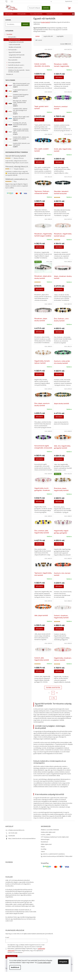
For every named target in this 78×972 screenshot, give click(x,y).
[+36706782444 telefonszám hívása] (8, 1)
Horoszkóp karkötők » (14, 63)
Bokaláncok (9, 74)
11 (57, 693)
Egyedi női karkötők (14, 40)
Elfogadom (63, 962)
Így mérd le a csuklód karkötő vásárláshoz (53, 854)
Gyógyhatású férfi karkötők (16, 55)
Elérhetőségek (45, 839)
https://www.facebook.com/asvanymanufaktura (21, 839)
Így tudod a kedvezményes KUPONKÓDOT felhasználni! (56, 856)
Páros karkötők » (13, 60)
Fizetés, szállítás (46, 835)
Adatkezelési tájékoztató (48, 832)
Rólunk (43, 847)
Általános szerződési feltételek (50, 830)
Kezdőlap (43, 849)
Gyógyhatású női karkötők (16, 42)
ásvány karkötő (45, 22)
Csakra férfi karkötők (15, 57)
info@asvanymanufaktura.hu (16, 830)
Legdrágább (60, 36)
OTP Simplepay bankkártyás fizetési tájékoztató (55, 837)
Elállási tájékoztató (46, 844)
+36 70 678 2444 (12, 833)
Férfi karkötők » (12, 50)
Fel (54, 698)
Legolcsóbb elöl (48, 36)
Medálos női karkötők (15, 47)
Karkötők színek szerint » (15, 68)
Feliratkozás (11, 957)
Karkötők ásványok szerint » (16, 65)
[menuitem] (9, 13)
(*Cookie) (44, 963)
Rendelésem (44, 842)
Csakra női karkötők (14, 45)
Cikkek (43, 852)
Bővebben (39, 77)
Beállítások (15, 967)
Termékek (9, 34)
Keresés (46, 8)
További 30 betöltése (53, 687)
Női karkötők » (12, 37)
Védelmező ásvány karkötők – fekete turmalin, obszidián (19, 71)
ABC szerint (38, 40)
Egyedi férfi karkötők (15, 52)
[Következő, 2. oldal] (53, 692)
